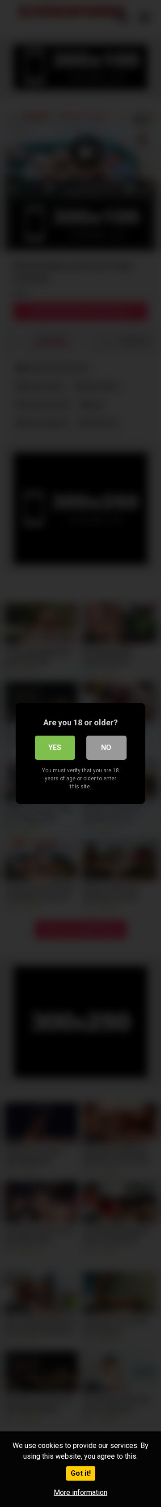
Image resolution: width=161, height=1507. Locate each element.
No (106, 747)
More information (80, 1492)
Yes (54, 747)
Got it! (81, 1473)
